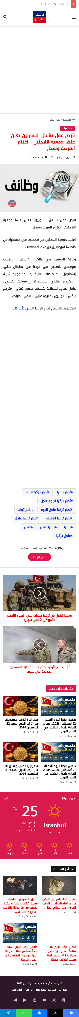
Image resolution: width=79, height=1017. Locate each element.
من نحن (29, 989)
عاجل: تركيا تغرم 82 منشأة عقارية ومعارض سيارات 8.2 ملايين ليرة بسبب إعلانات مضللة (61, 953)
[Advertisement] (39, 69)
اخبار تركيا (25, 509)
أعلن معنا (17, 989)
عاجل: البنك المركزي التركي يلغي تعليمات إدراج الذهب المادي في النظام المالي (59, 904)
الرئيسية (67, 119)
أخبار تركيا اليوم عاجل (56, 501)
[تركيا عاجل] (39, 17)
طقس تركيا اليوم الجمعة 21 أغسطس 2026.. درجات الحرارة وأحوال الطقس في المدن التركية (59, 771)
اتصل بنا (63, 989)
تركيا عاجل (47, 527)
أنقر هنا (18, 308)
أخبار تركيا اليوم (37, 492)
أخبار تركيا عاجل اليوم (56, 509)
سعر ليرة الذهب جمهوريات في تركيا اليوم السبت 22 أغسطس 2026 (21, 723)
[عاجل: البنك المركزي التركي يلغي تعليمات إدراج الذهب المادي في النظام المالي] (59, 885)
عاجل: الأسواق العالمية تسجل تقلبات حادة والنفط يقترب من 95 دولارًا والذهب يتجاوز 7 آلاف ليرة (20, 906)
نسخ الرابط (39, 557)
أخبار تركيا (55, 119)
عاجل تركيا (63, 536)
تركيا (67, 527)
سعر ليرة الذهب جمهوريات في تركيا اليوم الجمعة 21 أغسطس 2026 (21, 769)
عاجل (27, 527)
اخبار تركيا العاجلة (58, 518)
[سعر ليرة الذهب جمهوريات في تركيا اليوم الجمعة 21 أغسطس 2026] (20, 752)
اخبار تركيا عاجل (26, 518)
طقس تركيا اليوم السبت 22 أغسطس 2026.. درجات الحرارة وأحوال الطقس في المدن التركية (59, 725)
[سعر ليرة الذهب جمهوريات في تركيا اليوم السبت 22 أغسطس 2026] (20, 706)
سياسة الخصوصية (46, 989)
